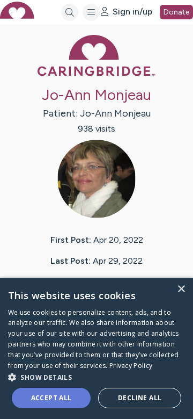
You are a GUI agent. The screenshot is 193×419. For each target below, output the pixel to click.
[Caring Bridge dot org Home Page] (96, 74)
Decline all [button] (139, 397)
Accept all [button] (51, 397)
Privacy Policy (130, 365)
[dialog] (96, 348)
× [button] (181, 289)
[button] (96, 377)
